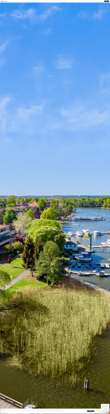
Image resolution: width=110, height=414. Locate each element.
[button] (106, 1)
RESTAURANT (62, 1)
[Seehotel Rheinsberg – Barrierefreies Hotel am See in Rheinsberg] (4, 1)
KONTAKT (65, 1)
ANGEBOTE (51, 1)
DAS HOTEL (45, 1)
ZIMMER (48, 1)
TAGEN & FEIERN (58, 1)
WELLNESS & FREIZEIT (54, 1)
